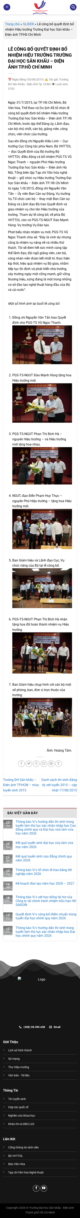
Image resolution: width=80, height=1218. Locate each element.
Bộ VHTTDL (15, 1156)
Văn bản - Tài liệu (19, 1075)
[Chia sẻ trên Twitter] (28, 763)
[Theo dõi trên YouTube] (43, 1188)
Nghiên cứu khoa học (21, 1115)
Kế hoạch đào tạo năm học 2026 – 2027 (45, 883)
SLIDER (28, 24)
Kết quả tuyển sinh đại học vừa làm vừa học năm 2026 (44, 845)
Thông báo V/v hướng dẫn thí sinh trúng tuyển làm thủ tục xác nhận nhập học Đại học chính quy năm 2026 (45, 932)
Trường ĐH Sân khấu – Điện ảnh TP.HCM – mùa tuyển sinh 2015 (21, 785)
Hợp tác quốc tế (18, 1107)
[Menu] (6, 7)
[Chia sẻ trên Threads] (36, 763)
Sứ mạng (14, 1059)
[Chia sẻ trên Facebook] (21, 763)
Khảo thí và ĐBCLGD (21, 1124)
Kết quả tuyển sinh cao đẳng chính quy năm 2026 (44, 858)
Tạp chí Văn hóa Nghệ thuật (26, 1172)
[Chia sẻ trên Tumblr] (58, 763)
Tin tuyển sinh (17, 1099)
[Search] (73, 7)
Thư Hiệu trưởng (18, 1067)
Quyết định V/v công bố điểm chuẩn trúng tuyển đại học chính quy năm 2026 (46, 916)
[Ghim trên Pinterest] (51, 763)
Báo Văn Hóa (16, 1164)
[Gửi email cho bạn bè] (43, 763)
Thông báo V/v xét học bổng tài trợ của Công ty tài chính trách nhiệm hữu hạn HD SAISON (46, 901)
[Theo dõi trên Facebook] (36, 1188)
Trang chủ (12, 24)
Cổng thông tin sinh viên (23, 1147)
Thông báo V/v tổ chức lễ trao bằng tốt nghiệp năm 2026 (44, 872)
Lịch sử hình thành (20, 1050)
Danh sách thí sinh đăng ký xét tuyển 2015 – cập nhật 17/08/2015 (59, 785)
